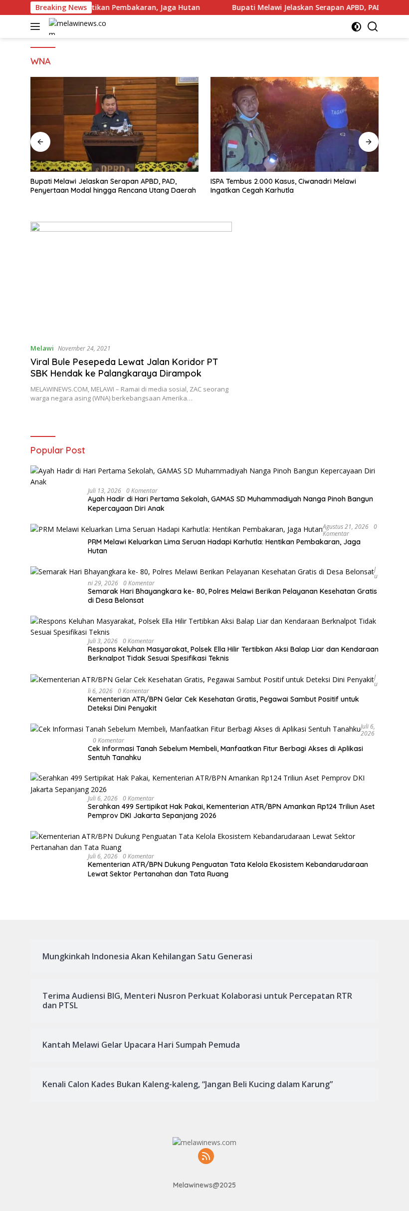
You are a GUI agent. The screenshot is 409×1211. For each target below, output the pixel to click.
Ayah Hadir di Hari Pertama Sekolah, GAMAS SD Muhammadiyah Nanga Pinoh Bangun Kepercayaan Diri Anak (230, 503)
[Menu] (37, 26)
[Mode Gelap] (356, 26)
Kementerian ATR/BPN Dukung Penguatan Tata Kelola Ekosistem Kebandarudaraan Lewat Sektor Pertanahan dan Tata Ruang (228, 869)
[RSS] (206, 1157)
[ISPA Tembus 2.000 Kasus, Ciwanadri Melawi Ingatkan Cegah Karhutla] (294, 124)
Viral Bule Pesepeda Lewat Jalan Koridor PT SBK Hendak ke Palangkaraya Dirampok (124, 367)
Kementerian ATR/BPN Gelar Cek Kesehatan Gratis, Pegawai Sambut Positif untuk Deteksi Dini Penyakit (223, 704)
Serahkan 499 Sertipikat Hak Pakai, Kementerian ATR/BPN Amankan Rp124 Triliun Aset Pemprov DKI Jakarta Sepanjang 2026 (231, 811)
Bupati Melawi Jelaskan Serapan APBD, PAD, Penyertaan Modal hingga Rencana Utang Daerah (113, 186)
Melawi (42, 348)
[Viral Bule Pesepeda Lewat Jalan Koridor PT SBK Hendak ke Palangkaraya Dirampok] (131, 278)
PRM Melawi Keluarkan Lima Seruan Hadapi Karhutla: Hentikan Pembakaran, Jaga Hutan (224, 546)
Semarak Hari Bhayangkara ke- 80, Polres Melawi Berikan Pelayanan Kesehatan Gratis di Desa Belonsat (232, 596)
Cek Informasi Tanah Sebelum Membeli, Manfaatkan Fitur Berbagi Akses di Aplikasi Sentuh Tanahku (225, 753)
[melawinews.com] (79, 26)
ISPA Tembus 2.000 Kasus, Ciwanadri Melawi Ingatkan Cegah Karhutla (283, 186)
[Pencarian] (373, 26)
